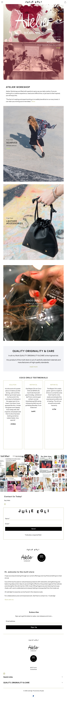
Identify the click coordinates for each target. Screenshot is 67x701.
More (33, 101)
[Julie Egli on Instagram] (5, 504)
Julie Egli (30, 691)
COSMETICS (33, 306)
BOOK (58, 48)
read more (34, 367)
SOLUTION (12, 385)
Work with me (9, 599)
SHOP (8, 148)
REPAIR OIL (33, 385)
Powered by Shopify (38, 691)
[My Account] (1, 2)
